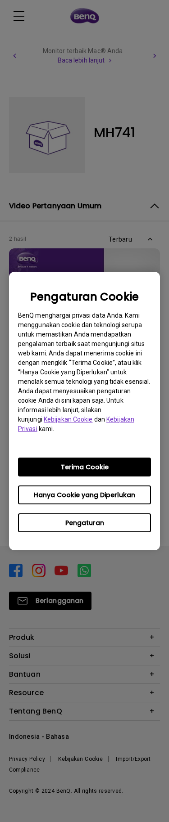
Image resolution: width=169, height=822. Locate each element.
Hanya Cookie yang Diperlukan (84, 494)
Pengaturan (84, 522)
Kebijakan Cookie (68, 419)
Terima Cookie (85, 467)
